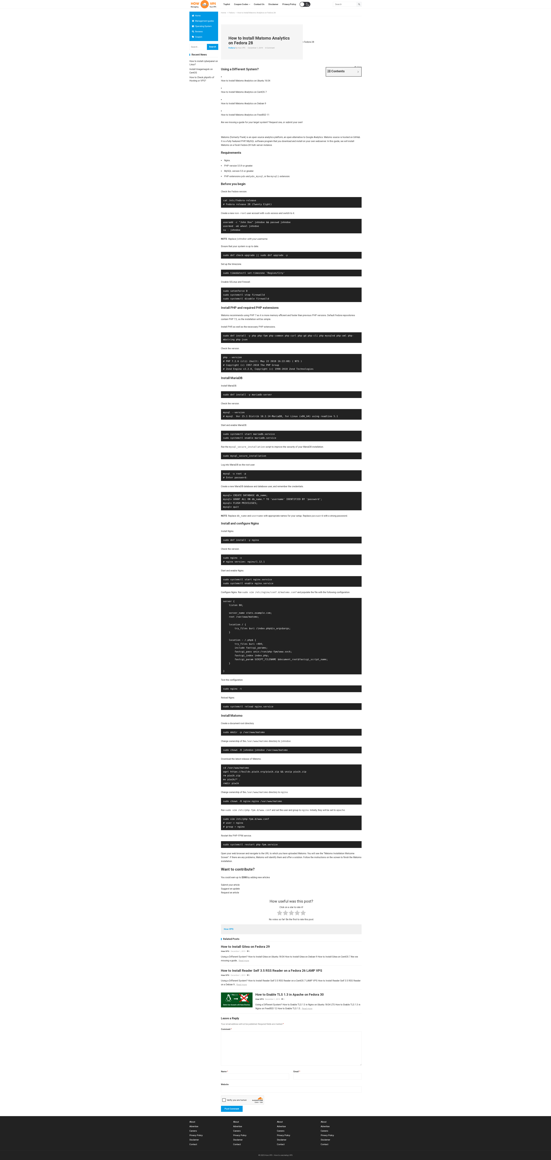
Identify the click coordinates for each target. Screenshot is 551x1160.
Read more (244, 960)
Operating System (203, 26)
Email (296, 1071)
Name (224, 1071)
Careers (193, 1131)
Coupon (198, 37)
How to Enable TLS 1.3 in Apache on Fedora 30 (289, 994)
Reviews (199, 31)
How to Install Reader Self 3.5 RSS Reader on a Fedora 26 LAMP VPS (271, 970)
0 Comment (270, 48)
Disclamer (194, 1139)
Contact (193, 1144)
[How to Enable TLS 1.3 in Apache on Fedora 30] (237, 999)
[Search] (359, 4)
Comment (226, 1029)
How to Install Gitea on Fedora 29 (245, 946)
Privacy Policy (196, 1135)
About (192, 1122)
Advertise (193, 1126)
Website (225, 1084)
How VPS (241, 48)
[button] (305, 4)
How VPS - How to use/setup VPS (279, 1155)
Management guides (204, 21)
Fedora (232, 13)
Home (198, 15)
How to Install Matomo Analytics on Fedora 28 (259, 40)
